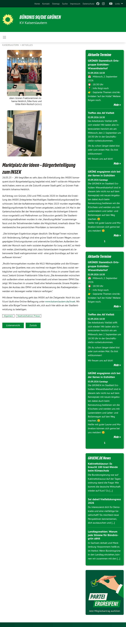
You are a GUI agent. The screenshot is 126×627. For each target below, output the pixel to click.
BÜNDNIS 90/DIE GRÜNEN (40, 17)
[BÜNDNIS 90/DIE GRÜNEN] (7, 19)
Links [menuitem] (117, 3)
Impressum (75, 3)
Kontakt (46, 3)
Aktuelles (27, 45)
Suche (65, 3)
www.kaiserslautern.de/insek (60, 301)
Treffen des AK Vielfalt (101, 113)
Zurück (33, 325)
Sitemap (56, 3)
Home (37, 3)
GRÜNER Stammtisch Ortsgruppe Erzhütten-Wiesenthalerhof (103, 64)
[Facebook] (98, 3)
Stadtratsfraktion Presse (28, 315)
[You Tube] (111, 3)
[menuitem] (37, 3)
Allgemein (8, 315)
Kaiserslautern (10, 45)
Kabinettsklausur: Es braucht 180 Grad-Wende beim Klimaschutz (103, 467)
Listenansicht (13, 325)
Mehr (116, 104)
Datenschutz (88, 3)
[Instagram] (103, 3)
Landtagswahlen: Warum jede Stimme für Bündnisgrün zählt (103, 535)
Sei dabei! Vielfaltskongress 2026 (104, 501)
